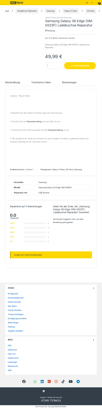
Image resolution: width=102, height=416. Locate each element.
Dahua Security (14, 302)
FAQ (9, 345)
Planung (11, 327)
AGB (10, 370)
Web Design (13, 322)
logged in (67, 219)
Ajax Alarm (12, 306)
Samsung (50, 11)
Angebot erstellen (15, 331)
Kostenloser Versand (66, 38)
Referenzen (13, 366)
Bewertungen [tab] (69, 82)
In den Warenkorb (81, 66)
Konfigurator (13, 293)
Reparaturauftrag (34, 121)
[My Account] (93, 2)
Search (87, 2)
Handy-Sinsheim (15, 310)
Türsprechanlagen (16, 314)
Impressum (12, 350)
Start (7, 11)
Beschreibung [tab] (12, 82)
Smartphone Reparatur (27, 11)
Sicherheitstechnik (16, 298)
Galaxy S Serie (70, 11)
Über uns (12, 354)
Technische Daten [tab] (41, 82)
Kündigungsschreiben (17, 318)
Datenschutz (13, 358)
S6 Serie (90, 11)
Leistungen (12, 362)
